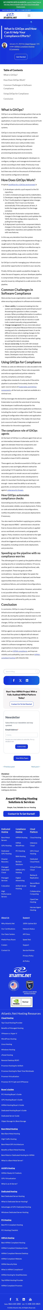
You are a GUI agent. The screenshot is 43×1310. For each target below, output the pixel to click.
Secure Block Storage (35, 884)
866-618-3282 (14, 1304)
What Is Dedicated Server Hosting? (14, 1201)
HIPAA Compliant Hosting (24, 46)
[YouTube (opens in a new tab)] (30, 1299)
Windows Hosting (8, 1049)
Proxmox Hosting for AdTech (12, 1066)
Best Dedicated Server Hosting (12, 1196)
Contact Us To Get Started (21, 704)
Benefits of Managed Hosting (12, 1028)
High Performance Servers (6, 894)
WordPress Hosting (8, 1039)
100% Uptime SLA (30, 923)
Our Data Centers (8, 934)
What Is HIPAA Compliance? (12, 1269)
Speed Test (27, 939)
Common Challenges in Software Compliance (18, 87)
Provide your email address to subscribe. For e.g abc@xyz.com (19, 740)
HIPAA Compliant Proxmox (11, 1285)
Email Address (11, 730)
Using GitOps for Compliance (16, 93)
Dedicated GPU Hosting (6, 852)
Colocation (5, 886)
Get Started (21, 57)
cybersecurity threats (15, 490)
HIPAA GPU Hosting (20, 871)
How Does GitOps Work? (14, 80)
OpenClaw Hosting (34, 900)
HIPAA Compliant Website (11, 1259)
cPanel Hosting (7, 1055)
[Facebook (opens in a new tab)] (10, 1299)
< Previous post (9, 767)
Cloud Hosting (35, 837)
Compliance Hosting (21, 830)
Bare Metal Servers (5, 838)
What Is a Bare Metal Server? (12, 1160)
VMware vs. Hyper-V (9, 1033)
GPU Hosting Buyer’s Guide (11, 1100)
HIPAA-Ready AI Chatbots (11, 1173)
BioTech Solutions (19, 863)
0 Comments (14, 49)
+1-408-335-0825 (32, 1304)
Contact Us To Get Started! (21, 813)
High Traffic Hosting (8, 1139)
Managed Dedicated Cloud (5, 869)
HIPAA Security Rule (9, 1264)
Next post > (35, 767)
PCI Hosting (20, 851)
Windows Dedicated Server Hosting (14, 1212)
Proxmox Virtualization (10, 1076)
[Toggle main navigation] (29, 15)
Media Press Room (8, 939)
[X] (20, 680)
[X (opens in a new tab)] (17, 1299)
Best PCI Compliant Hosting (12, 1225)
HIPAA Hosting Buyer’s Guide (12, 1105)
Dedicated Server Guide (10, 1116)
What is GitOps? (11, 75)
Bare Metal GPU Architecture (12, 1144)
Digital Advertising (20, 879)
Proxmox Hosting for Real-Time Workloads (17, 1071)
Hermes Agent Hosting (35, 908)
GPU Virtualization (8, 1178)
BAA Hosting (21, 856)
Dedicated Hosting (5, 830)
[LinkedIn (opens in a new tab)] (24, 1299)
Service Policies (28, 950)
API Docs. (26, 934)
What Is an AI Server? (9, 1184)
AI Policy (26, 961)
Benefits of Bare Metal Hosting (13, 1150)
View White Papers (22, 758)
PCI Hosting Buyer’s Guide (11, 1094)
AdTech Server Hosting (21, 887)
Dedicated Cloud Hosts (34, 860)
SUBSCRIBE (21, 747)
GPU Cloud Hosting (34, 852)
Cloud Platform (34, 830)
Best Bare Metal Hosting (10, 1133)
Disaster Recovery (4, 860)
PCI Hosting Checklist (9, 1230)
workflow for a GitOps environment (21, 184)
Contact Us (5, 950)
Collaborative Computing (35, 892)
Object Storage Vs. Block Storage (13, 1121)
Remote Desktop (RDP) (10, 1060)
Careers (4, 945)
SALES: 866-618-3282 (8, 10)
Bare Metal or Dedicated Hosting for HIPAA (17, 1155)
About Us (5, 917)
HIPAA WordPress (20, 844)
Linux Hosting (6, 1044)
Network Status (29, 929)
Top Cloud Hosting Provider (11, 1023)
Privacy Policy (28, 956)
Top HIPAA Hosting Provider (12, 1280)
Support (26, 917)
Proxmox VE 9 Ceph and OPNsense (14, 1082)
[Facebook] (14, 680)
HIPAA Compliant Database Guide (14, 1248)
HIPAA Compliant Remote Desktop (14, 1253)
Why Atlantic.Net (8, 923)
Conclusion (8, 98)
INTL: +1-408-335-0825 (24, 10)
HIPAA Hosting (21, 837)
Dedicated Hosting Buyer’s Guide (13, 1110)
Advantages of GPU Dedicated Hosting (16, 1207)
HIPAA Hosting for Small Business (14, 1275)
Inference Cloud (33, 844)
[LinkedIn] (27, 680)
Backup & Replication (34, 876)
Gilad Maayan (30, 44)
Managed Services (4, 879)
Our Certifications (8, 929)
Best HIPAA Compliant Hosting (13, 1243)
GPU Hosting (6, 845)
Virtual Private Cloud (35, 868)
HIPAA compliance (20, 651)
